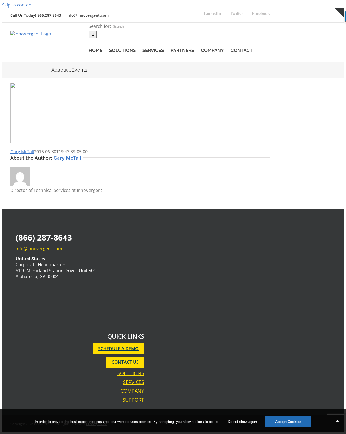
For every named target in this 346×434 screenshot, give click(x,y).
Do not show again (242, 422)
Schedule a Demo (118, 349)
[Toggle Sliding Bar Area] (339, 23)
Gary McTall (22, 152)
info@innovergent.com (87, 15)
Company (132, 391)
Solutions (130, 373)
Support (133, 400)
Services (133, 382)
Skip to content (17, 5)
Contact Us (125, 362)
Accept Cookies (288, 422)
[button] (261, 50)
